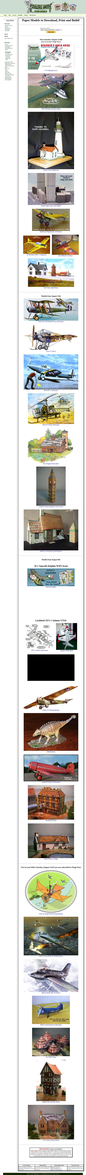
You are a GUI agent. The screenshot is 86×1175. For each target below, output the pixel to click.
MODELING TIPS (9, 62)
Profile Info (7, 30)
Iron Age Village (51, 1057)
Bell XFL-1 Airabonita (51, 390)
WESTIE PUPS (8, 64)
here (58, 1152)
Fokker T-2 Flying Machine (51, 710)
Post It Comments (9, 54)
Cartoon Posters (8, 77)
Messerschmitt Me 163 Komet (51, 993)
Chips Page (7, 72)
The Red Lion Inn (51, 820)
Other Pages (7, 42)
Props (6, 59)
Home (5, 15)
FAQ (9, 15)
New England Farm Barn (51, 463)
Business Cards (8, 73)
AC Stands (7, 57)
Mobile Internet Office (9, 65)
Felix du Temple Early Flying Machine (51, 914)
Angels (6, 49)
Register (6, 36)
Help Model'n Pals (8, 48)
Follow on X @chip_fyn (56, 1169)
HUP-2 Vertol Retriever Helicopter (51, 1025)
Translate (14, 7)
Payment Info (7, 28)
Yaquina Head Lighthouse (51, 170)
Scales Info (7, 68)
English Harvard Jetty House (51, 1102)
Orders (6, 26)
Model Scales (8, 55)
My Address (7, 29)
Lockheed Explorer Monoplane (50, 782)
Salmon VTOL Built (66, 651)
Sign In (6, 34)
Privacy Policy (8, 76)
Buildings (20, 15)
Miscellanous (33, 15)
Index (6, 67)
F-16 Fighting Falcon (51, 70)
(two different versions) (65, 255)
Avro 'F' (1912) (51, 351)
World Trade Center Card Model (51, 206)
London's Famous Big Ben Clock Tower (51, 506)
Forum (6, 44)
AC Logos (7, 53)
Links (6, 69)
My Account (7, 23)
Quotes (6, 71)
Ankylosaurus (51, 752)
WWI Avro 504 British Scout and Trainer (51, 321)
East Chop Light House (51, 288)
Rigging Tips (8, 58)
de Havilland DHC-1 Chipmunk (36, 255)
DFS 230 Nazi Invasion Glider (51, 109)
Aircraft (14, 15)
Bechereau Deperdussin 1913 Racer (51, 232)
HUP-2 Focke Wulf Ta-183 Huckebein (51, 956)
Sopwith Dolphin (51, 587)
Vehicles (26, 15)
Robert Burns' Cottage (51, 859)
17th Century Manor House (51, 1140)
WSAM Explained (8, 45)
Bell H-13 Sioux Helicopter (51, 425)
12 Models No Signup (9, 74)
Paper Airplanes (8, 79)
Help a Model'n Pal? (9, 38)
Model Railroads (8, 78)
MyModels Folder (8, 25)
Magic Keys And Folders (10, 63)
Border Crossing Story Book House (51, 551)
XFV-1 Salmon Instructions (39, 650)
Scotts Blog (7, 47)
